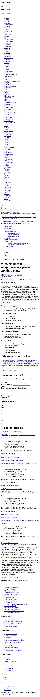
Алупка (6, 19)
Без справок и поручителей (13, 621)
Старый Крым (8, 160)
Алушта (6, 21)
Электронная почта (7, 384)
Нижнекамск (8, 111)
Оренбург (7, 127)
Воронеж (7, 49)
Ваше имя (4, 382)
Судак (6, 164)
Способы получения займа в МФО (25, 363)
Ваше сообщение (6, 396)
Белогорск (7, 34)
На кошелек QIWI (10, 606)
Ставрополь (8, 159)
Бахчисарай (8, 31)
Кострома (7, 83)
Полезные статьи (9, 686)
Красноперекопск (10, 86)
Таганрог (7, 169)
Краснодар (7, 84)
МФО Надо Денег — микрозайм (11, 431)
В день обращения (10, 625)
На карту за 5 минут (10, 589)
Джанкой (7, 53)
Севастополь (8, 152)
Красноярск (8, 87)
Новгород (7, 116)
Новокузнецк (8, 117)
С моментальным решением (13, 623)
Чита (6, 192)
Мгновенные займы (10, 591)
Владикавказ (8, 41)
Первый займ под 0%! (11, 587)
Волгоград (7, 44)
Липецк (6, 94)
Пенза (6, 129)
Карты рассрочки (13, 234)
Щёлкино (7, 195)
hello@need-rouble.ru (21, 580)
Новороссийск (9, 119)
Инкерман (7, 64)
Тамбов (6, 170)
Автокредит (8, 228)
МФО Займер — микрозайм (10, 517)
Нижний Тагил (9, 114)
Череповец (7, 190)
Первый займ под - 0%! (8, 209)
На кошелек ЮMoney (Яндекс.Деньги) (16, 604)
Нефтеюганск (8, 107)
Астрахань (7, 26)
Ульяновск (7, 179)
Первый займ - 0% (29, 435)
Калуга (6, 73)
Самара (6, 146)
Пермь (6, 132)
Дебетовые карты (13, 236)
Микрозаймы (8, 226)
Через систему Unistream (12, 609)
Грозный (7, 51)
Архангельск (8, 24)
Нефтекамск (8, 106)
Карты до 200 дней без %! (9, 218)
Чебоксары (7, 187)
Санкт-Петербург (9, 147)
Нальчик (7, 104)
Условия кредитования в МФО (10, 360)
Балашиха (7, 28)
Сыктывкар (8, 167)
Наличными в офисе (10, 599)
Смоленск (7, 156)
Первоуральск (8, 131)
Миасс (6, 99)
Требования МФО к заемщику (14, 362)
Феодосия (7, 182)
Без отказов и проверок (11, 596)
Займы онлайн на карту (11, 592)
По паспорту (8, 645)
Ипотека (7, 238)
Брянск (6, 38)
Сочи (6, 157)
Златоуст (7, 59)
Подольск (7, 136)
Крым (6, 89)
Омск (6, 124)
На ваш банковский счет (12, 612)
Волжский (7, 46)
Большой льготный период (13, 639)
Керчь (6, 78)
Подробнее (4, 457)
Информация (8, 246)
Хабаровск (7, 184)
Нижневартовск (9, 109)
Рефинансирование (10, 239)
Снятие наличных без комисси (14, 640)
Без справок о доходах (11, 647)
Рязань (6, 142)
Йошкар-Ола (8, 68)
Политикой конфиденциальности (21, 557)
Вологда (7, 48)
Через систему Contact (11, 607)
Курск (6, 92)
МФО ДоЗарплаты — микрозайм (11, 489)
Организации (8, 241)
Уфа (5, 180)
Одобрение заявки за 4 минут (29, 520)
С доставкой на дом (10, 601)
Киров (6, 79)
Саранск (7, 149)
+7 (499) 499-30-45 (13, 577)
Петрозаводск (8, 134)
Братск (6, 36)
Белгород (7, 33)
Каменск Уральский (10, 74)
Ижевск (6, 63)
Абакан (6, 18)
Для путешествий (10, 635)
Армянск (7, 23)
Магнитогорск (9, 96)
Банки (6, 679)
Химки (6, 185)
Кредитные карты (14, 233)
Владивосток (8, 39)
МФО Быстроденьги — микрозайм (12, 460)
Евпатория (7, 56)
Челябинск (7, 189)
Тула (5, 174)
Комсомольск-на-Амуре (12, 81)
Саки (6, 144)
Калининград (8, 71)
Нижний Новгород (10, 112)
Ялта (6, 199)
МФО (6, 677)
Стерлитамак (8, 162)
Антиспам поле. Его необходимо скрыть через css (16, 379)
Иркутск (7, 66)
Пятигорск (7, 137)
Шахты (6, 194)
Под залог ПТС (9, 602)
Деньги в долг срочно (11, 594)
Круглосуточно (9, 597)
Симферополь (8, 154)
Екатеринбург (8, 58)
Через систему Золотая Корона (14, 611)
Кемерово (7, 76)
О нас (6, 688)
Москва (6, 101)
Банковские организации (16, 244)
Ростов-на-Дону (9, 141)
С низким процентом (11, 620)
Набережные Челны (10, 102)
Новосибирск (8, 121)
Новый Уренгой (9, 122)
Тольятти (7, 172)
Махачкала (7, 97)
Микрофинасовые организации (18, 243)
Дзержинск (8, 54)
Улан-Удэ (7, 177)
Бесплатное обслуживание (12, 642)
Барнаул (6, 29)
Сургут (6, 165)
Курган (6, 91)
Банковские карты (10, 231)
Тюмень (6, 175)
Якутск (6, 197)
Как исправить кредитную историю (20, 364)
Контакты (7, 690)
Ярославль (7, 200)
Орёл (6, 126)
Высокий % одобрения (30, 492)
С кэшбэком (8, 637)
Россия (6, 139)
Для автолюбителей (10, 634)
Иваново (7, 61)
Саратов (7, 151)
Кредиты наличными (11, 230)
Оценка (3, 386)
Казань (6, 69)
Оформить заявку (6, 276)
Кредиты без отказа (10, 626)
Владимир (7, 43)
